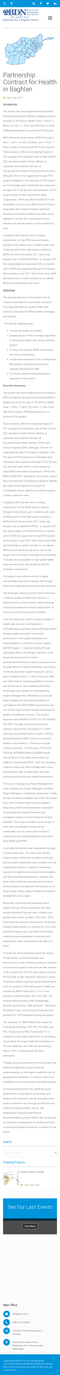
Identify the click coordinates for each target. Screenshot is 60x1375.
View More (30, 1226)
